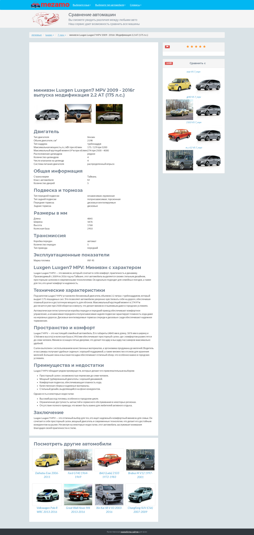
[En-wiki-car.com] (50, 4)
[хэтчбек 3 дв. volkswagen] (47, 494)
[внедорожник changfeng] (140, 494)
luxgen (48, 34)
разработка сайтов (129, 531)
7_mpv (61, 34)
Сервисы (135, 5)
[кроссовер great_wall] (78, 494)
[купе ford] (78, 460)
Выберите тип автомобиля (109, 5)
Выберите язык (81, 5)
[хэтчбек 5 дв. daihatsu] (47, 460)
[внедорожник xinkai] (109, 494)
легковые (36, 34)
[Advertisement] (94, 67)
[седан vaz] (109, 460)
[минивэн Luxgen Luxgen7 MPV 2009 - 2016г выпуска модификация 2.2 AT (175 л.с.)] (47, 114)
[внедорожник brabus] (140, 460)
